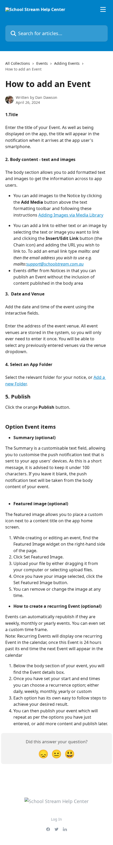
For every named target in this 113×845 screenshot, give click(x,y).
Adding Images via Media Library (70, 215)
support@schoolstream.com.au (55, 264)
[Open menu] (103, 9)
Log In (56, 819)
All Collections (17, 63)
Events (42, 63)
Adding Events (67, 63)
